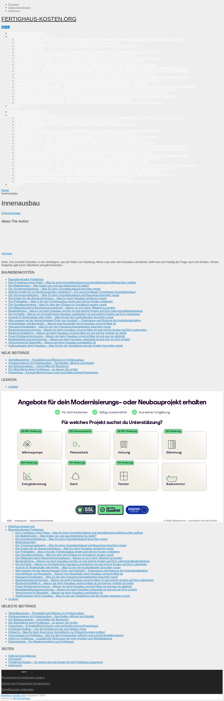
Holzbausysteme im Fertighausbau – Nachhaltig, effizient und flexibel (51, 363)
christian (6, 253)
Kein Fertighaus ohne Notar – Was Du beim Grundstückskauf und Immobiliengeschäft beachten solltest (99, 39)
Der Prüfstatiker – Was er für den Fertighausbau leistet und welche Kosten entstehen (87, 58)
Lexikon (14, 105)
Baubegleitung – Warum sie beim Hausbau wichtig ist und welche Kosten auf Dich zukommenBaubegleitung (100, 67)
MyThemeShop (21, 698)
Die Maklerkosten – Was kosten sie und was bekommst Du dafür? (67, 42)
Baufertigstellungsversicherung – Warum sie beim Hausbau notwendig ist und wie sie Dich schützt (95, 96)
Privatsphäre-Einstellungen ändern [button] (23, 677)
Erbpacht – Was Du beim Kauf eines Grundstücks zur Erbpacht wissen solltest (56, 632)
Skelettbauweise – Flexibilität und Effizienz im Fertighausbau (46, 359)
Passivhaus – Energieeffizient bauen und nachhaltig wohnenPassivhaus (53, 372)
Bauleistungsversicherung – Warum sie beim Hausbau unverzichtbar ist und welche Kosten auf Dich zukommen (105, 86)
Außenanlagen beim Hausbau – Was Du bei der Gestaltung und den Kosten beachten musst (88, 102)
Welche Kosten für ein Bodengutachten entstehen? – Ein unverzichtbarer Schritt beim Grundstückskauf (71, 292)
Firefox (24, 672)
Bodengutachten (29, 49)
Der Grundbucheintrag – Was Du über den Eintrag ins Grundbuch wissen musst (79, 61)
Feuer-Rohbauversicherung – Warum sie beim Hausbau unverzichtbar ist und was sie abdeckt (90, 93)
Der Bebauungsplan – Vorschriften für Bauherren (38, 366)
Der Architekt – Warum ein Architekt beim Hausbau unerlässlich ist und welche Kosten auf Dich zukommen (101, 71)
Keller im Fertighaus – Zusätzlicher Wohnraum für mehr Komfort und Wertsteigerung (60, 638)
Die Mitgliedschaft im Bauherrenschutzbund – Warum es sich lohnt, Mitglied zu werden (85, 64)
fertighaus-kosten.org (38, 19)
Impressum (14, 10)
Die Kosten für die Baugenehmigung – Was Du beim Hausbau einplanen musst (76, 55)
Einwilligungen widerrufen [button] (17, 689)
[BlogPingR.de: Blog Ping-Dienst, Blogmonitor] (9, 671)
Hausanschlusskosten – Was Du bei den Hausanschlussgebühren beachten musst (82, 83)
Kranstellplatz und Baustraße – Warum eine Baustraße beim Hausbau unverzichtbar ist (88, 80)
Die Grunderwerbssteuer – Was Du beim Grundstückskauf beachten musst (76, 45)
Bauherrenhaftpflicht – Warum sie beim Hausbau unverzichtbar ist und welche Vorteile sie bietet (95, 90)
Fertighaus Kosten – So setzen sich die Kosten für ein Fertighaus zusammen (55, 662)
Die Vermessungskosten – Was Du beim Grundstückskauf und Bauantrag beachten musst (87, 52)
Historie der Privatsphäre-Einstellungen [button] (25, 683)
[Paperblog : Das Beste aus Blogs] (31, 671)
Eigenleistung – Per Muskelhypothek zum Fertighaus (41, 641)
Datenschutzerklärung (19, 7)
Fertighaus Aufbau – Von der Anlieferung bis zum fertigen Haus (47, 629)
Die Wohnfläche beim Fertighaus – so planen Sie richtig (43, 369)
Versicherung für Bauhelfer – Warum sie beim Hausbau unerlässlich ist (73, 99)
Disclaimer (13, 4)
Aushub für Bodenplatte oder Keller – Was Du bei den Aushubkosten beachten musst (84, 74)
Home (5, 190)
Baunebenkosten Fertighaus (31, 36)
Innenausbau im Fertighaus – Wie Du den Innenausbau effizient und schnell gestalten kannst (65, 635)
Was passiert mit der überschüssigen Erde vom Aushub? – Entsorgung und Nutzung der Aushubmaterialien (102, 77)
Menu (5, 27)
